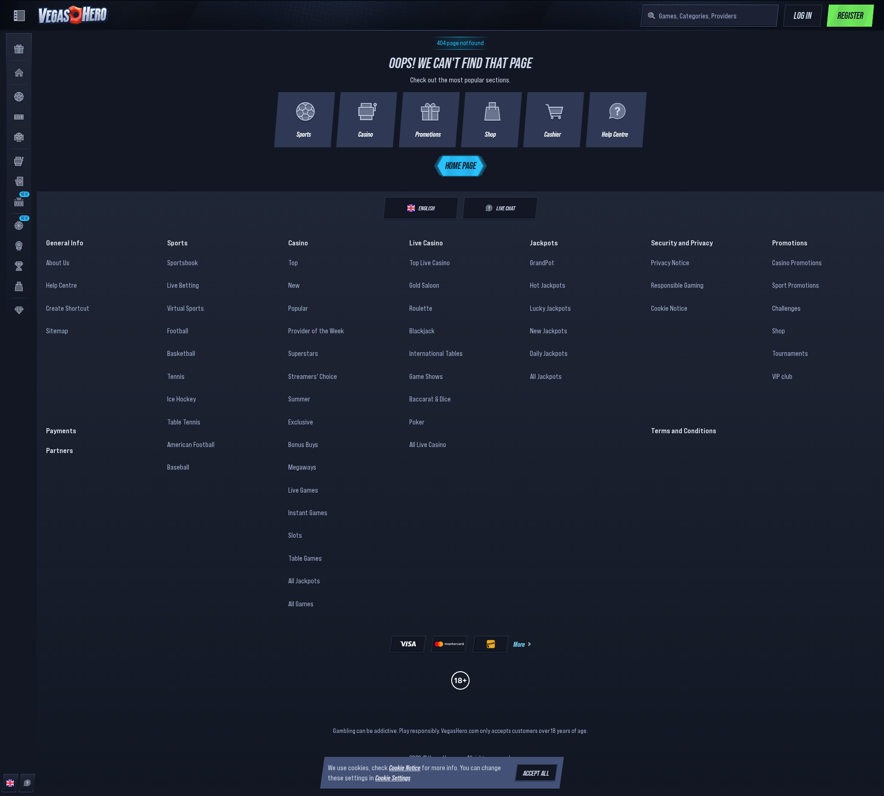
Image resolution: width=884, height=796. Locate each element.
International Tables (436, 353)
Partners (59, 450)
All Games (301, 603)
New (294, 285)
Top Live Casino (429, 262)
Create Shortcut (67, 308)
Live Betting (183, 285)
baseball (178, 467)
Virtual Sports (185, 308)
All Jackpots (304, 580)
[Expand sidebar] (19, 15)
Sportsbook (182, 262)
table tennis (183, 422)
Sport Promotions (795, 285)
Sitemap (57, 330)
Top (293, 262)
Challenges (786, 308)
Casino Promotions (797, 262)
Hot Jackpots (547, 285)
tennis (176, 376)
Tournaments (790, 353)
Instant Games (307, 512)
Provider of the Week (316, 330)
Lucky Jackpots (550, 308)
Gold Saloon (424, 285)
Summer (299, 399)
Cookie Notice (669, 308)
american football (191, 444)
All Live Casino (427, 444)
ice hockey (181, 399)
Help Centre (61, 285)
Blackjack (422, 330)
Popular (298, 308)
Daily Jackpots (549, 353)
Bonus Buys (303, 444)
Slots (295, 535)
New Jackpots (548, 330)
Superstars (303, 353)
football (177, 330)
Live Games (303, 490)
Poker (417, 422)
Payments (61, 430)
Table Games (305, 558)
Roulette (420, 308)
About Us (58, 262)
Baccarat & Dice (430, 399)
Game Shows (426, 376)
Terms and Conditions (683, 430)
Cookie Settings (392, 778)
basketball (181, 353)
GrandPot (542, 262)
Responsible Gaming (677, 285)
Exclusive (300, 422)
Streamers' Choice (312, 376)
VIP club (782, 376)
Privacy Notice (670, 262)
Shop (778, 330)
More (519, 644)
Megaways (302, 467)
